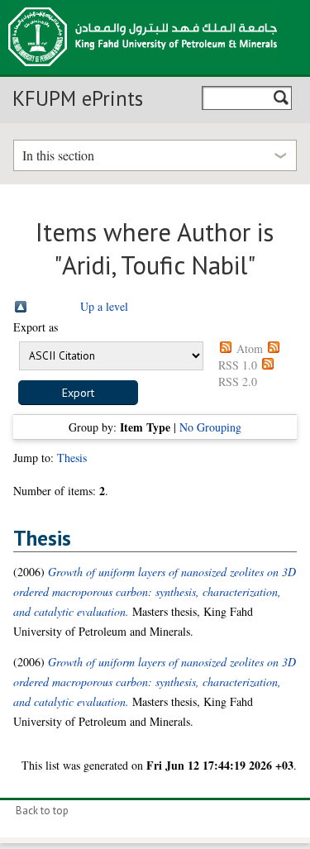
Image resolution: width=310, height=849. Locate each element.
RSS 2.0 (237, 381)
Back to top (42, 811)
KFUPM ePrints (77, 98)
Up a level (104, 306)
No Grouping (210, 427)
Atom (249, 348)
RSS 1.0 (237, 365)
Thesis (72, 457)
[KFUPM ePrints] (142, 71)
